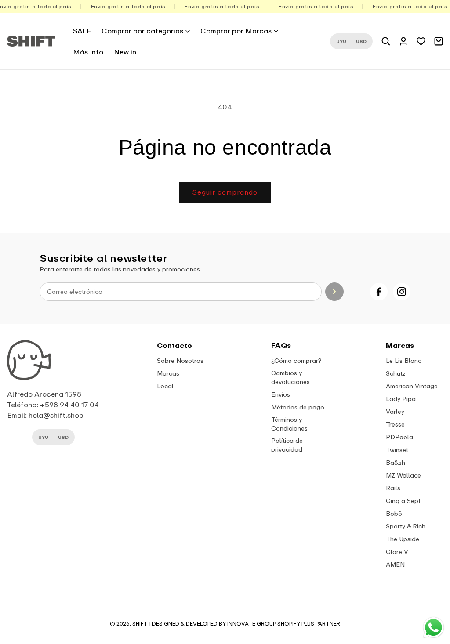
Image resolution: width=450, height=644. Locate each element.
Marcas (168, 373)
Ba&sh (395, 462)
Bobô (394, 513)
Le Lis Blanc (403, 360)
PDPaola (399, 437)
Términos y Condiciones (289, 424)
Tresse (395, 424)
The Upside (402, 539)
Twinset (397, 449)
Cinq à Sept (403, 500)
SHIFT (140, 623)
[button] (145, 30)
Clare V (397, 551)
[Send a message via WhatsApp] (433, 627)
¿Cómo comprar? (296, 360)
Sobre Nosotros (180, 360)
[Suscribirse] (334, 291)
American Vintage (412, 386)
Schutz (396, 373)
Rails (393, 488)
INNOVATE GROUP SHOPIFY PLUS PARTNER (283, 623)
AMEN (395, 564)
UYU (341, 41)
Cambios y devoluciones (290, 377)
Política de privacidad (287, 445)
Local (165, 386)
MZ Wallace (403, 475)
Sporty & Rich (405, 526)
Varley (395, 411)
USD (361, 41)
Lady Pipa (401, 398)
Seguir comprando (225, 192)
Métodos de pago (297, 407)
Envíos (280, 394)
